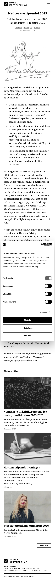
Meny (48, 4)
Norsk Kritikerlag (15, 4)
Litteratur (18, 28)
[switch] (48, 286)
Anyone (32, 576)
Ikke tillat (27, 336)
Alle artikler (44, 545)
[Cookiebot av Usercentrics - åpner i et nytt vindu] (41, 244)
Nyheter (37, 28)
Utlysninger (28, 28)
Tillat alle (27, 320)
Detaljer (43, 312)
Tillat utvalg (27, 328)
